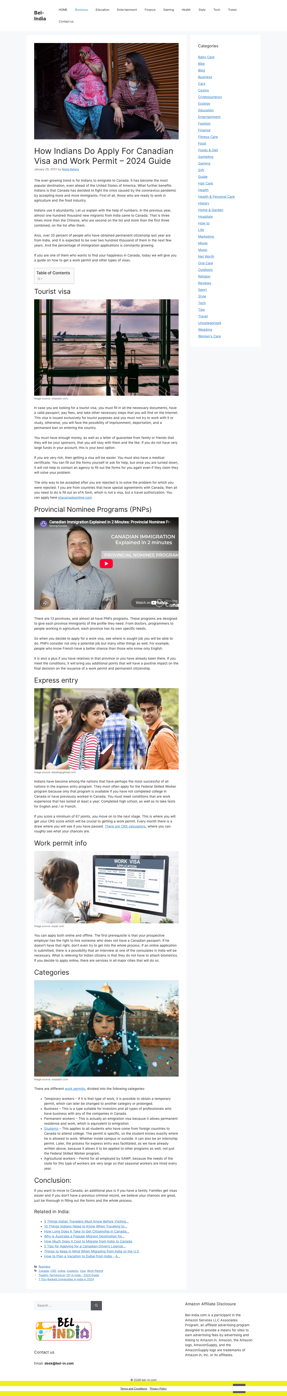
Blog (201, 70)
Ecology (204, 104)
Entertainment (127, 10)
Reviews (204, 283)
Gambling (205, 157)
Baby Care (206, 57)
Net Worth (206, 256)
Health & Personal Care (216, 197)
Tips (201, 310)
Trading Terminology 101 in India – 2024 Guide (69, 1275)
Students (51, 1129)
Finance (150, 10)
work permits (75, 1089)
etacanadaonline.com (75, 497)
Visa (83, 1270)
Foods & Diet (208, 150)
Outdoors (205, 270)
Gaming (168, 10)
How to (203, 223)
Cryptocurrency (210, 97)
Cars (201, 84)
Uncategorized (209, 323)
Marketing (206, 236)
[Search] (96, 1305)
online (61, 1270)
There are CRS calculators (125, 826)
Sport (202, 290)
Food (202, 143)
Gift (201, 170)
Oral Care (205, 263)
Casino (203, 90)
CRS (53, 1270)
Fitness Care (208, 137)
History (203, 203)
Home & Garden (210, 210)
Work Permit (95, 1270)
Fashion (204, 124)
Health (186, 10)
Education (102, 10)
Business (81, 10)
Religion (204, 276)
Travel (232, 10)
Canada (44, 1270)
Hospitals (205, 217)
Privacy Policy (158, 1388)
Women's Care (209, 336)
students (72, 1270)
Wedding (205, 330)
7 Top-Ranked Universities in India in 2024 (66, 1279)
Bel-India (40, 16)
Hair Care (205, 183)
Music (202, 250)
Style (202, 10)
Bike (201, 64)
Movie (203, 243)
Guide (203, 177)
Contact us (66, 21)
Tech (216, 10)
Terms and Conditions (133, 1388)
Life (201, 230)
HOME (63, 10)
